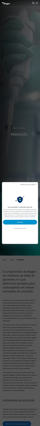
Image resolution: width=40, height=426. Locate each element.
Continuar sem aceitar (27, 184)
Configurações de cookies (20, 228)
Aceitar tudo (20, 222)
